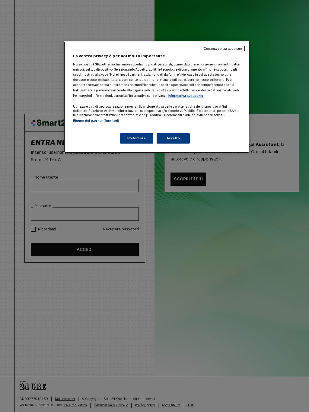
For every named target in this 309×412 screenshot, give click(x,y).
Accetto (173, 138)
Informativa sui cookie (185, 95)
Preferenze (136, 138)
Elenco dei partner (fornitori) (96, 120)
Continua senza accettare (223, 48)
